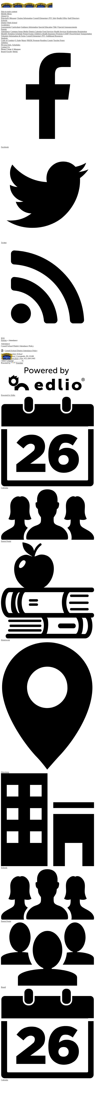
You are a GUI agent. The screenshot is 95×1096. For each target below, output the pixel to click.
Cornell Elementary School (26, 5)
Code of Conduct (7, 40)
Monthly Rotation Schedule (12, 34)
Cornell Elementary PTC (36, 36)
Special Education (45, 27)
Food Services (48, 31)
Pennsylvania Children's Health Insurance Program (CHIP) (46, 34)
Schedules (16, 45)
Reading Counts (46, 40)
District (4, 23)
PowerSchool (75, 34)
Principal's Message (8, 18)
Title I (55, 27)
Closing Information (25, 18)
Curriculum (15, 27)
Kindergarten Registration (77, 31)
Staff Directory (73, 18)
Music (23, 40)
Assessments (6, 27)
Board (3, 51)
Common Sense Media (19, 31)
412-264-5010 (12, 358)
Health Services (60, 31)
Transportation (86, 34)
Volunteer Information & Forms (13, 36)
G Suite (18, 40)
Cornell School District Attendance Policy (21, 351)
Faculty (9, 51)
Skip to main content (9, 11)
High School (12, 23)
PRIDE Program (33, 40)
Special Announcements (67, 27)
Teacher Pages (59, 40)
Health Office (62, 18)
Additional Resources (54, 36)
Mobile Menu (6, 14)
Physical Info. (6, 45)
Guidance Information (29, 27)
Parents (4, 340)
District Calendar (35, 31)
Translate (19, 363)
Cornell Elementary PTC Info (44, 18)
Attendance (5, 31)
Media (15, 51)
